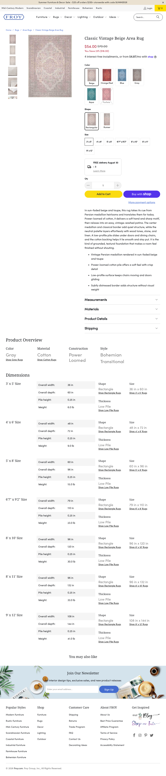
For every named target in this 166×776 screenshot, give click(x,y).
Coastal (48, 8)
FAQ (71, 732)
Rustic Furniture (14, 720)
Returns (73, 720)
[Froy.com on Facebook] (134, 735)
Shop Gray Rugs (14, 359)
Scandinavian (34, 8)
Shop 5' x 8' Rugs (138, 469)
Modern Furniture (15, 714)
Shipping (91, 328)
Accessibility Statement (112, 745)
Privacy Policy (107, 739)
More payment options (141, 202)
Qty (86, 178)
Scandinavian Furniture (18, 732)
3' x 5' (89, 141)
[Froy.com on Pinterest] (145, 735)
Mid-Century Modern (12, 8)
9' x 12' (89, 150)
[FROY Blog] (146, 718)
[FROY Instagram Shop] (146, 726)
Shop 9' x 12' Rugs (138, 624)
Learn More (99, 170)
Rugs (39, 720)
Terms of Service (108, 732)
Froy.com (18, 768)
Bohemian (88, 8)
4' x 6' (99, 141)
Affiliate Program (109, 726)
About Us (105, 714)
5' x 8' (109, 141)
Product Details (96, 319)
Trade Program (77, 726)
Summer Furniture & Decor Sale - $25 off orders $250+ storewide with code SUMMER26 (83, 2)
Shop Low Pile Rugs (108, 410)
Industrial (60, 8)
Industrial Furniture (15, 745)
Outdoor (41, 739)
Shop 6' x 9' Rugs (138, 508)
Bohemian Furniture (16, 757)
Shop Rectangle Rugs (109, 392)
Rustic (99, 8)
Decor (40, 726)
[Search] (158, 17)
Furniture (41, 714)
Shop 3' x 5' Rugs (138, 392)
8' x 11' (145, 141)
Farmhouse (73, 8)
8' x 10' (134, 141)
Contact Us (74, 739)
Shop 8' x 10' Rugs (138, 547)
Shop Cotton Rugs (46, 359)
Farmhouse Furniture (16, 751)
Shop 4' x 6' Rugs (138, 431)
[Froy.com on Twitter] (151, 735)
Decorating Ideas (78, 745)
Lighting (41, 732)
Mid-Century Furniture (17, 726)
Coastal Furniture (15, 739)
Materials (92, 309)
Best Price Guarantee (111, 720)
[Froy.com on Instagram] (140, 735)
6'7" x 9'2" (121, 141)
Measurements (96, 300)
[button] (43, 17)
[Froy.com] (13, 17)
